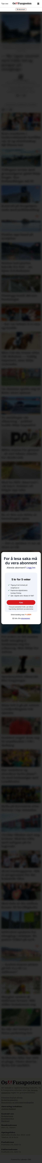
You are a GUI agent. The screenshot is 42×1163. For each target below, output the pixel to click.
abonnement (25, 618)
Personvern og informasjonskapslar (17, 1102)
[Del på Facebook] (17, 95)
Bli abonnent (21, 9)
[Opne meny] (38, 3)
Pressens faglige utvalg (12, 1098)
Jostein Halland (8, 1109)
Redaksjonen (7, 1116)
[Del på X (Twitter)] (21, 95)
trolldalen (11, 105)
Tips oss (4, 4)
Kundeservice (7, 1119)
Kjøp (21, 602)
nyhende (32, 105)
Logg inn (21, 568)
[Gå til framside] (22, 3)
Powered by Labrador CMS (21, 1160)
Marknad (5, 1121)
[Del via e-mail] (24, 95)
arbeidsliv (22, 105)
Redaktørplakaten (9, 1100)
